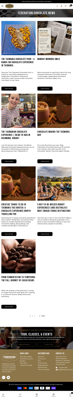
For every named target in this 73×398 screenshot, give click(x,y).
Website (38, 384)
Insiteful (46, 384)
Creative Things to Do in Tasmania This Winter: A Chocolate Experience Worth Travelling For (16, 209)
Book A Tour (49, 344)
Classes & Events (24, 344)
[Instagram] (8, 377)
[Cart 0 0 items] (70, 6)
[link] (20, 395)
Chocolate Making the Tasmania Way (53, 133)
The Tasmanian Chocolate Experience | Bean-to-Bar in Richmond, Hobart (15, 135)
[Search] (57, 6)
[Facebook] (3, 377)
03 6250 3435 (63, 367)
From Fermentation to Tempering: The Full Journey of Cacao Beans (18, 279)
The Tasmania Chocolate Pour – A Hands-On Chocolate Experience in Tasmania (18, 62)
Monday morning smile (48, 59)
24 (40, 316)
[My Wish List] (66, 6)
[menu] (2, 6)
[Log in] (61, 6)
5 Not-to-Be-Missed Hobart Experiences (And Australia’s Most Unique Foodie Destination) (54, 208)
